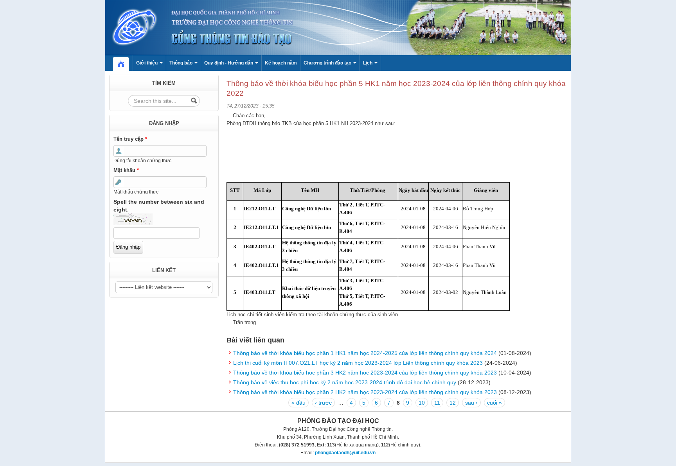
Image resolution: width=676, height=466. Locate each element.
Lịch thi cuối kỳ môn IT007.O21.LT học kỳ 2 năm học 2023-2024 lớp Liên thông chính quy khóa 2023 (358, 363)
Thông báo (181, 63)
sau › (471, 403)
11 (437, 403)
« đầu (298, 403)
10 (422, 403)
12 (452, 403)
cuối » (494, 403)
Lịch (368, 63)
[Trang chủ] (338, 27)
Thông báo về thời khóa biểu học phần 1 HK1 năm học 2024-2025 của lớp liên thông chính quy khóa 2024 (365, 353)
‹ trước (323, 403)
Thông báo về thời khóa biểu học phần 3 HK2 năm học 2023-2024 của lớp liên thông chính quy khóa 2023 (365, 372)
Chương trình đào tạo (328, 63)
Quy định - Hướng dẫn (229, 63)
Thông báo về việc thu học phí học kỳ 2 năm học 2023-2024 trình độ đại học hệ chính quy (344, 382)
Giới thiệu (147, 63)
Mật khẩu (126, 170)
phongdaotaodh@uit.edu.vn (345, 452)
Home (125, 63)
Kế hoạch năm (281, 63)
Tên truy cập (130, 139)
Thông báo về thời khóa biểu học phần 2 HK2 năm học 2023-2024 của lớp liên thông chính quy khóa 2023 (365, 392)
